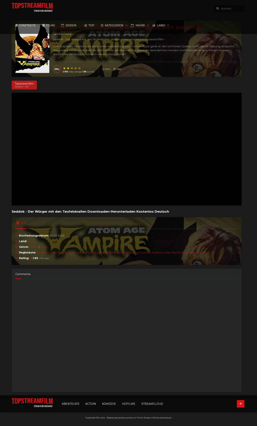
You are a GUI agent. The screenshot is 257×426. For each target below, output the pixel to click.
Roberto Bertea (107, 252)
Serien (71, 25)
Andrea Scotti (161, 252)
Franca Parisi (127, 252)
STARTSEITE (27, 25)
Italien (32, 241)
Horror (33, 247)
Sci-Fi (43, 247)
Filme (50, 25)
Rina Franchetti (181, 252)
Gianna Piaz (199, 252)
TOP (91, 25)
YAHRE (140, 25)
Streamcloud (152, 404)
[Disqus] (126, 334)
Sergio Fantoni (86, 252)
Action (90, 404)
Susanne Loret (46, 252)
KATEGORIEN (114, 25)
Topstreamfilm (93, 417)
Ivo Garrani (144, 252)
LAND (161, 25)
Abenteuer (70, 404)
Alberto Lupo (66, 252)
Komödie (109, 404)
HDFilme (128, 404)
